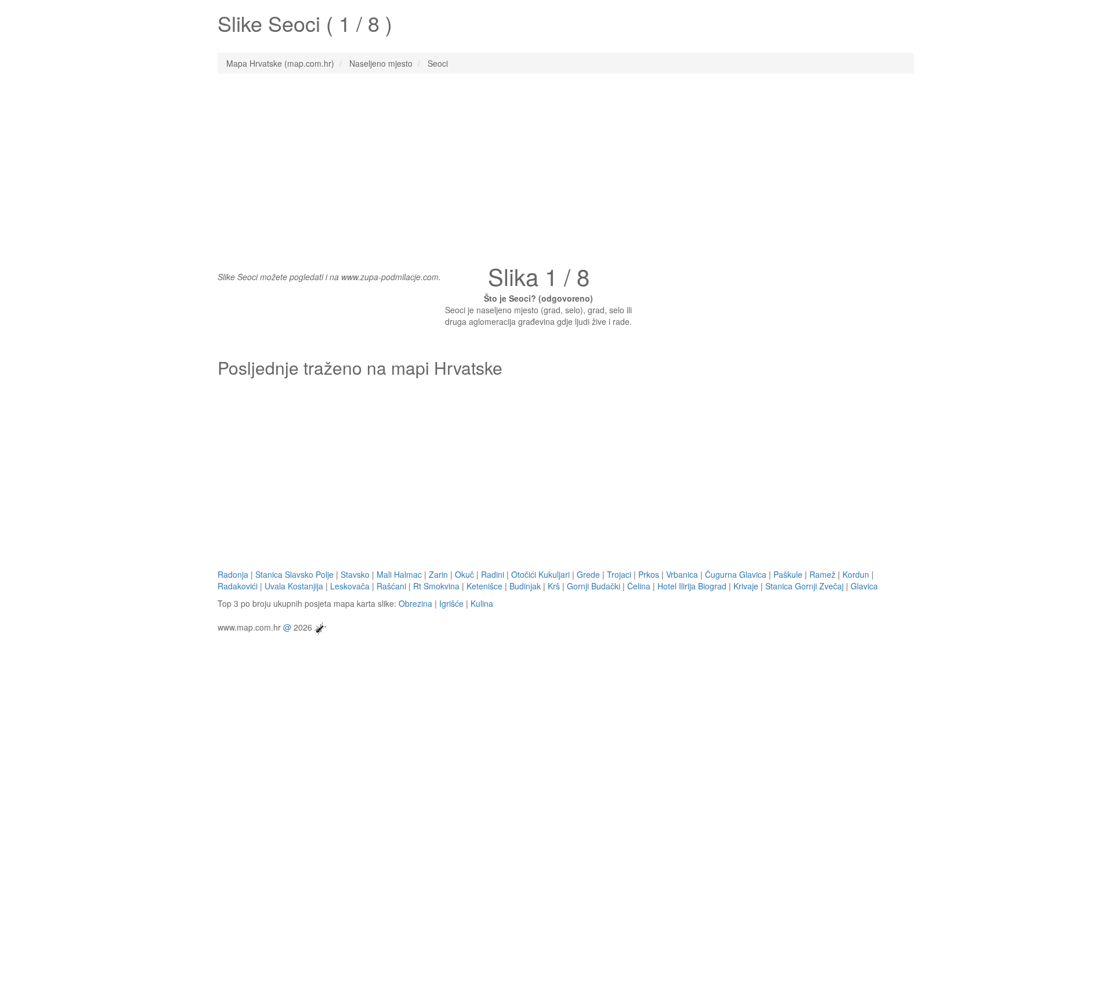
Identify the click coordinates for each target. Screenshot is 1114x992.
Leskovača (350, 586)
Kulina (482, 603)
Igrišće (451, 603)
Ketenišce (484, 586)
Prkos (648, 574)
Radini (492, 574)
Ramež (822, 574)
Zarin (438, 574)
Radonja (233, 574)
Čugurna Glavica (735, 574)
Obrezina (415, 603)
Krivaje (745, 586)
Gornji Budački (593, 586)
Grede (588, 574)
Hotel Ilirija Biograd (691, 586)
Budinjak (525, 586)
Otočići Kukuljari (540, 574)
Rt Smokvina (436, 586)
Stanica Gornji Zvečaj (804, 586)
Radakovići (238, 586)
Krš (554, 586)
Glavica (864, 586)
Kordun (855, 574)
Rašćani (391, 586)
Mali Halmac (399, 574)
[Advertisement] (557, 166)
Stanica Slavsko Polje (294, 574)
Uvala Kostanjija (294, 586)
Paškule (787, 574)
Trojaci (619, 574)
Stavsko (355, 574)
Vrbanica (682, 574)
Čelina (638, 586)
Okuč (464, 574)
